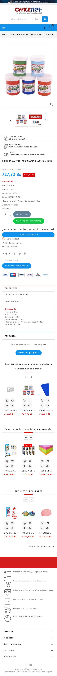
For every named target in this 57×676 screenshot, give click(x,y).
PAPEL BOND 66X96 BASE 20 (17, 410)
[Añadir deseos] (12, 400)
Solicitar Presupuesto (28, 234)
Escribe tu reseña (11, 169)
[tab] (28, 288)
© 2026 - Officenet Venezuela (28, 669)
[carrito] (6, 400)
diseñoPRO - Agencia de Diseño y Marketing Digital (28, 672)
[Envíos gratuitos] (28, 1)
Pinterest (25, 253)
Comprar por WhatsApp (29, 221)
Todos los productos (42, 546)
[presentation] (11, 120)
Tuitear (19, 253)
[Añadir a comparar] (6, 405)
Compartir (14, 253)
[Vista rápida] (12, 405)
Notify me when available (16, 265)
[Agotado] (24, 400)
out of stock (22, 214)
